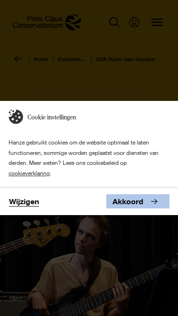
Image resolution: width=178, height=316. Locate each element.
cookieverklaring (29, 173)
